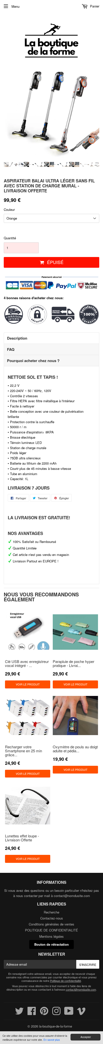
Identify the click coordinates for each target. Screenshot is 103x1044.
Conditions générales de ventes (51, 924)
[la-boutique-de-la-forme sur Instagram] (56, 1013)
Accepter (85, 1037)
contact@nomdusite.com (72, 895)
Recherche (51, 912)
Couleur (9, 209)
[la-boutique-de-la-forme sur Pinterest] (44, 1013)
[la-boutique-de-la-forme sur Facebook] (31, 1013)
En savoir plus (52, 1040)
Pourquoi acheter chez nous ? (33, 360)
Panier (94, 6)
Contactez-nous (51, 918)
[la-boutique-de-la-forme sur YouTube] (69, 1013)
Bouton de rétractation (51, 944)
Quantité (10, 238)
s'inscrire (87, 964)
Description (17, 338)
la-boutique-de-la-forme (55, 1026)
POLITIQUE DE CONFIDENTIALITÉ (51, 930)
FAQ (10, 349)
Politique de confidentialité (65, 981)
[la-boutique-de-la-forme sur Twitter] (19, 1013)
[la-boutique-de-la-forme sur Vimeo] (81, 1013)
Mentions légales (51, 936)
